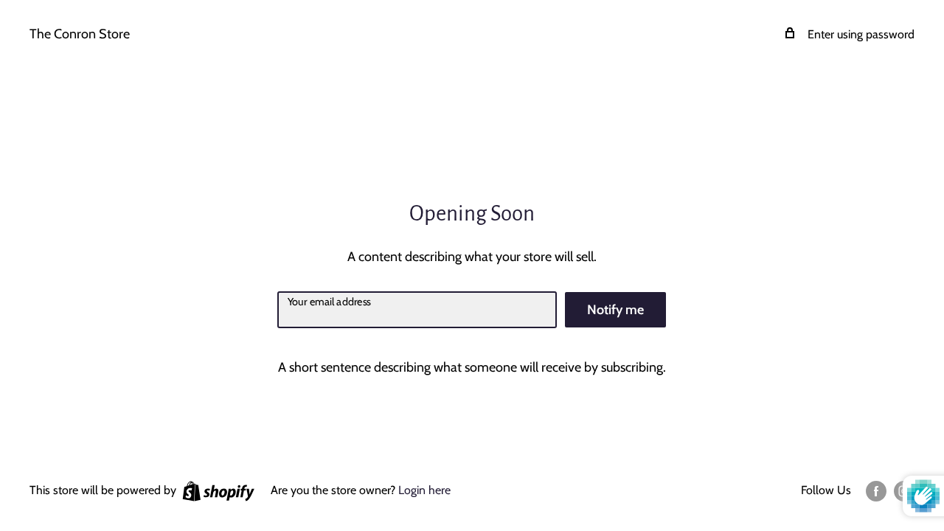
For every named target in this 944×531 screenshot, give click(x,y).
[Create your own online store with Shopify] (218, 490)
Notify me (615, 310)
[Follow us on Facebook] (876, 490)
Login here (424, 490)
